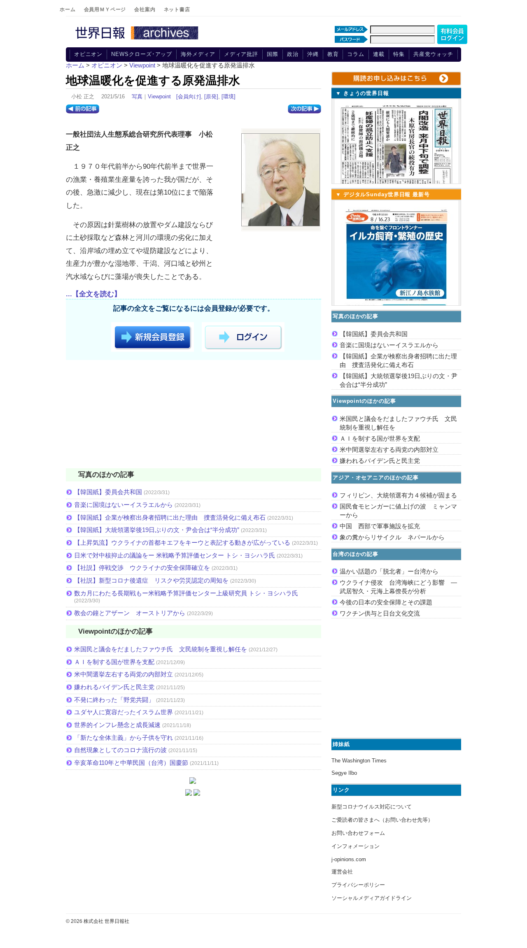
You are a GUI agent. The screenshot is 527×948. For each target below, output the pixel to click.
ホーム (68, 9)
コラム (355, 54)
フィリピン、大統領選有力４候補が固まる (398, 495)
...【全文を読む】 (93, 294)
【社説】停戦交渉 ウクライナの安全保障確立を (142, 567)
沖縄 (313, 54)
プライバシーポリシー (358, 885)
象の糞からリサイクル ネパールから (392, 537)
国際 (272, 54)
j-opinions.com (348, 859)
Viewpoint (159, 96)
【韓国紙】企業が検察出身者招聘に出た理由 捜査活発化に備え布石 (170, 517)
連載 (379, 54)
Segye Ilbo (344, 773)
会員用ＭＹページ (105, 9)
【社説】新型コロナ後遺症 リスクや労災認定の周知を (151, 580)
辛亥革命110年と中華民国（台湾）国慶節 (131, 762)
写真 (137, 96)
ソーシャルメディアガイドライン (371, 898)
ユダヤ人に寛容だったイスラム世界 (123, 712)
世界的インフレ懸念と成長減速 (117, 724)
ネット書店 (177, 9)
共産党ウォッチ (433, 54)
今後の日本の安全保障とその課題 (386, 602)
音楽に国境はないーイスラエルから (123, 504)
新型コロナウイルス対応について (371, 807)
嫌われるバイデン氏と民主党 (114, 686)
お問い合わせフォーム (358, 833)
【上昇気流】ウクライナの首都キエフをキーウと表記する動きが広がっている (182, 542)
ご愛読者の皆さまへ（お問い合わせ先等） (382, 820)
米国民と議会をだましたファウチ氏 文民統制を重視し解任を (160, 649)
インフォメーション (355, 846)
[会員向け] (188, 96)
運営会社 (342, 872)
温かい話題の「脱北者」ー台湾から (389, 571)
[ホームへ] (138, 40)
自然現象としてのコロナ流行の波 (120, 749)
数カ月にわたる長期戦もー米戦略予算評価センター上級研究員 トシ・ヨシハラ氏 (186, 593)
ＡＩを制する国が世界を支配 (114, 661)
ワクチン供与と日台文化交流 (380, 613)
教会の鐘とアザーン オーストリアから (129, 612)
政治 (292, 54)
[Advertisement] (193, 415)
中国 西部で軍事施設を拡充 (380, 526)
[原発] (211, 96)
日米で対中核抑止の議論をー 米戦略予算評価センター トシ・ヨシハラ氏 (174, 555)
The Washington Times (359, 760)
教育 (333, 54)
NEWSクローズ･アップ (141, 54)
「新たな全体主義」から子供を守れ (123, 737)
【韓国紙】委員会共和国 (108, 491)
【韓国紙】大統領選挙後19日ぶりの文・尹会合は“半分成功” (156, 529)
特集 (399, 54)
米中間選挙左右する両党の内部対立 (123, 674)
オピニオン (88, 54)
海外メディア (198, 54)
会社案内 (144, 9)
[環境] (229, 96)
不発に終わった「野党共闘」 (114, 699)
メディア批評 (241, 54)
